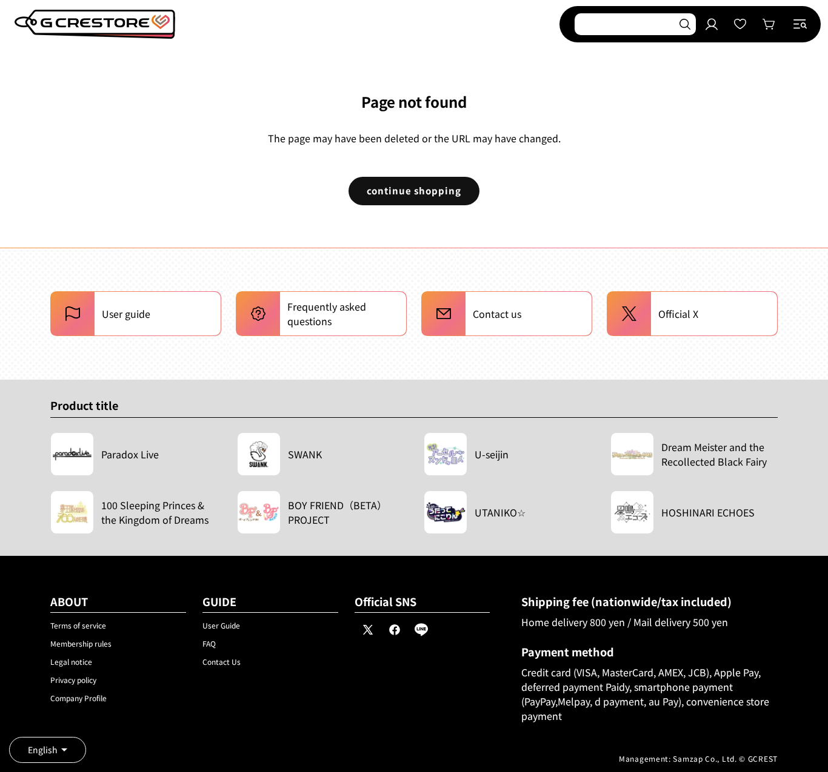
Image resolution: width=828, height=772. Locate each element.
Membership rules (81, 643)
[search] (685, 24)
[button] (800, 24)
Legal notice (71, 661)
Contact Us (221, 661)
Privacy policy (73, 680)
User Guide (221, 625)
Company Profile (78, 698)
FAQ (209, 643)
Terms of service (78, 625)
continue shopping (414, 190)
